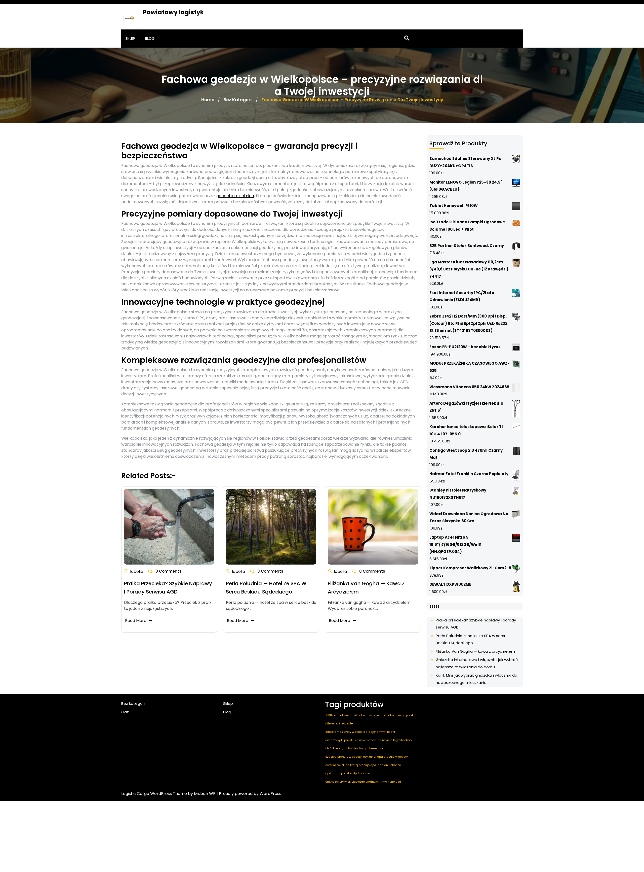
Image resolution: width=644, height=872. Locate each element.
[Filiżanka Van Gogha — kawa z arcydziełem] (373, 526)
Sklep (130, 38)
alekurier (346, 715)
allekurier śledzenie (339, 723)
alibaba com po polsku (399, 715)
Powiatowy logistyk (173, 12)
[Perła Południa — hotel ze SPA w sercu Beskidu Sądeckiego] (271, 526)
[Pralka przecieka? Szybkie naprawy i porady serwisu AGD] (169, 526)
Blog (150, 38)
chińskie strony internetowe (364, 748)
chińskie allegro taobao (395, 740)
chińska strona (365, 740)
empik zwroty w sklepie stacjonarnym (351, 782)
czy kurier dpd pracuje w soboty (385, 757)
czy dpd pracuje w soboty (343, 757)
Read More (135, 620)
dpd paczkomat (364, 773)
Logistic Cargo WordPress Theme (154, 793)
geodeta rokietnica (235, 196)
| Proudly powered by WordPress (249, 793)
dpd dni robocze (389, 765)
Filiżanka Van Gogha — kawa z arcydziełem (475, 651)
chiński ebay (334, 748)
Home (207, 100)
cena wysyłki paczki (339, 740)
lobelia (136, 571)
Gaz (125, 712)
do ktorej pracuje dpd (361, 765)
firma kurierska (390, 782)
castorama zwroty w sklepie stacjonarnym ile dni (360, 732)
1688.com (332, 715)
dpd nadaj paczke (338, 773)
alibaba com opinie (367, 715)
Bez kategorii (237, 100)
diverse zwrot (334, 765)
